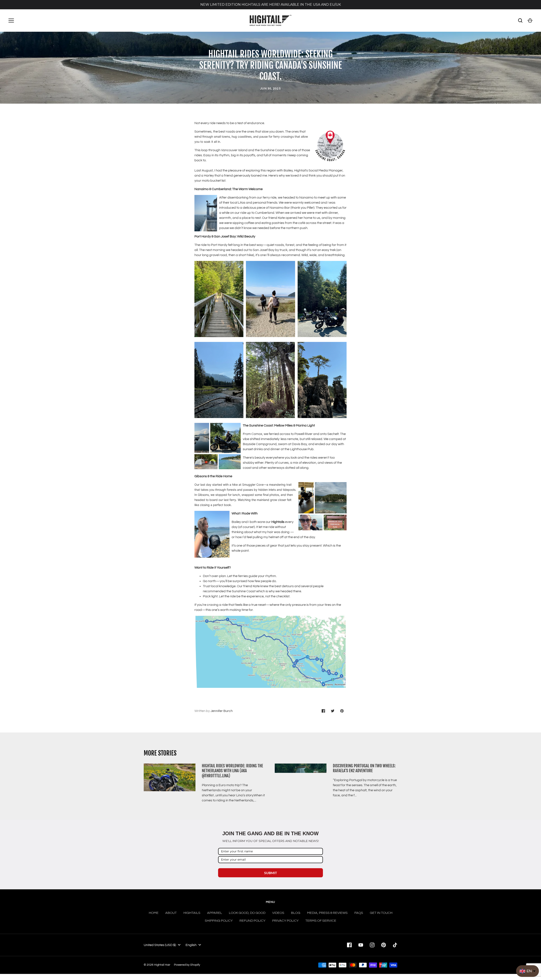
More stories (160, 753)
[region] (270, 4)
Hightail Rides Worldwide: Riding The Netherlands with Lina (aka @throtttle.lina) (232, 770)
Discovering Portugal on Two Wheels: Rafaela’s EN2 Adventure (364, 768)
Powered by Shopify (187, 964)
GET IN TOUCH (381, 913)
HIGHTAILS (191, 913)
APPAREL (214, 913)
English (191, 945)
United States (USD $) (160, 945)
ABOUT (171, 913)
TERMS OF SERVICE (320, 920)
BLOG (295, 913)
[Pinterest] (383, 945)
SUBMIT (270, 873)
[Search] (520, 20)
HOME (153, 913)
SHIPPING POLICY (219, 920)
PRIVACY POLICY (285, 920)
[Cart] (530, 20)
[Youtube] (360, 945)
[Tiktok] (395, 945)
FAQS (358, 913)
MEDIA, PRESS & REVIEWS (327, 913)
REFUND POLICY (252, 920)
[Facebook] (349, 945)
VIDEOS (278, 913)
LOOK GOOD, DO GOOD (247, 913)
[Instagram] (372, 945)
